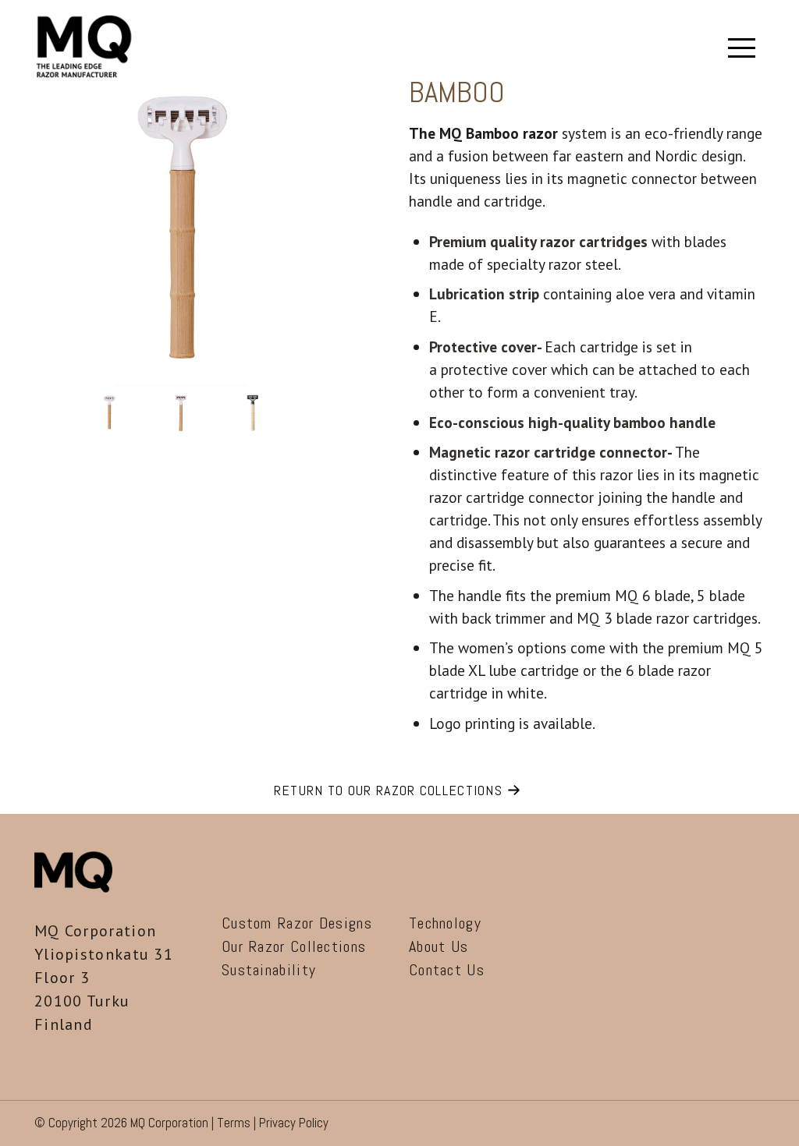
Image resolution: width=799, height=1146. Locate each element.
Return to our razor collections (388, 790)
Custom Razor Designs (297, 923)
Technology (445, 923)
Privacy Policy (293, 1122)
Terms (233, 1122)
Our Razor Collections (294, 946)
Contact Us (447, 970)
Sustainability (269, 970)
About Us (438, 946)
